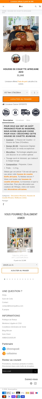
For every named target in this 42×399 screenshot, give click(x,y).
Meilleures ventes (21, 198)
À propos (5, 310)
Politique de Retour (9, 320)
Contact (5, 302)
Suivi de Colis (7, 299)
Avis (28, 120)
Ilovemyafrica (12, 389)
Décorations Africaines (18, 196)
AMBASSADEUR (9, 338)
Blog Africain (7, 331)
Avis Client (6, 334)
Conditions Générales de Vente (14, 327)
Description (8, 120)
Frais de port (22, 81)
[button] (4, 279)
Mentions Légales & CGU (12, 323)
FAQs (4, 295)
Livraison (20, 120)
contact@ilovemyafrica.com (12, 306)
